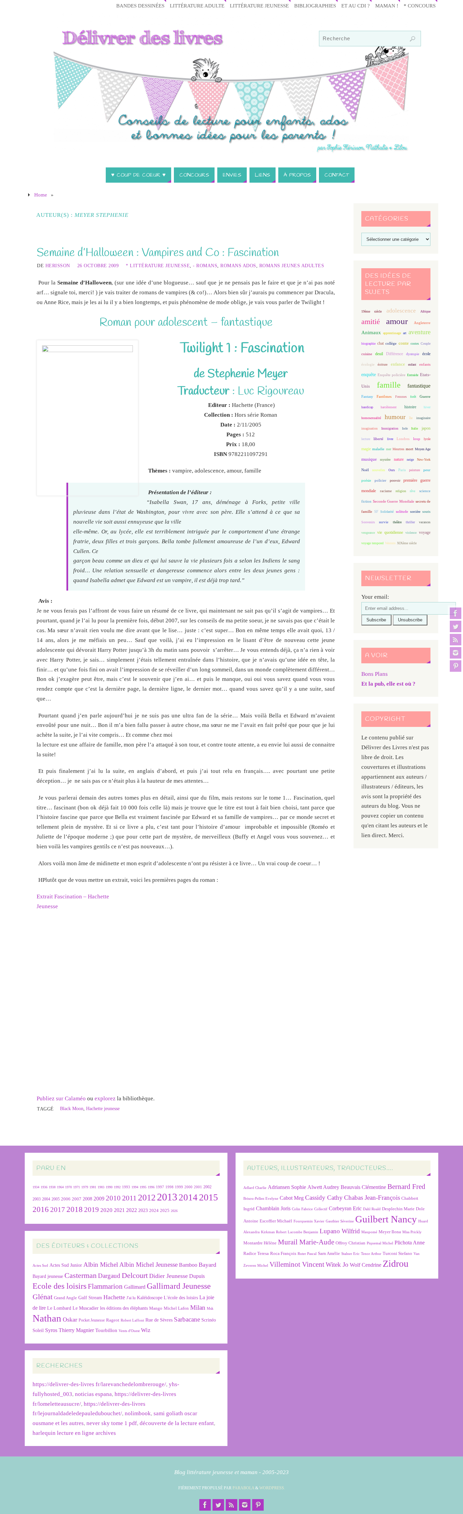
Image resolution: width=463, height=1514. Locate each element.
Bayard (207, 1264)
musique (369, 459)
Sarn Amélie (329, 1253)
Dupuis (197, 1276)
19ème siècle (371, 311)
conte (404, 343)
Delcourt (135, 1275)
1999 (179, 1187)
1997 (160, 1187)
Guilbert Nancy (386, 1219)
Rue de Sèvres (159, 1320)
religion (401, 491)
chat (380, 343)
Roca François (283, 1253)
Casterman (80, 1275)
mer (388, 449)
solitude (402, 511)
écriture (382, 364)
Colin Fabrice (302, 1209)
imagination (369, 428)
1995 (143, 1187)
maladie (378, 449)
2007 (76, 1198)
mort (409, 449)
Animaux (371, 332)
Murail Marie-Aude (306, 1242)
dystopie (412, 354)
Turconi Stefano (397, 1253)
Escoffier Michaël (276, 1220)
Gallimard (134, 1287)
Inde (405, 428)
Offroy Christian (350, 1242)
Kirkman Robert (273, 1232)
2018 (74, 1209)
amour (397, 321)
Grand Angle (65, 1297)
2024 (154, 1210)
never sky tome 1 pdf (111, 1423)
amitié (370, 322)
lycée (427, 439)
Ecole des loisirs (59, 1285)
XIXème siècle (407, 543)
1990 (109, 1187)
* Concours (420, 5)
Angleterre (422, 323)
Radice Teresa (256, 1253)
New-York (423, 459)
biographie (368, 343)
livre (390, 439)
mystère (385, 459)
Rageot (112, 1320)
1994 (135, 1187)
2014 (188, 1197)
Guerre (425, 396)
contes (414, 343)
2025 (164, 1210)
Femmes (401, 396)
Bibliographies (315, 5)
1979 (84, 1187)
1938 (52, 1187)
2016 (41, 1209)
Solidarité (387, 511)
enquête (368, 374)
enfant (412, 364)
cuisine (366, 354)
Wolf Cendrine (365, 1265)
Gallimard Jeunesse (179, 1285)
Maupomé (369, 1232)
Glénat (43, 1297)
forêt (413, 396)
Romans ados (238, 265)
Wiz (145, 1330)
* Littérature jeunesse (158, 265)
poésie (366, 480)
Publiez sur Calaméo (61, 1098)
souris (426, 511)
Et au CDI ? (355, 5)
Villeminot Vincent (296, 1264)
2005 (56, 1199)
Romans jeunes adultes (291, 265)
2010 (113, 1198)
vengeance (368, 532)
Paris (402, 470)
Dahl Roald (372, 1209)
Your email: (375, 597)
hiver (427, 407)
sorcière (415, 511)
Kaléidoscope (149, 1297)
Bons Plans (374, 674)
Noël (365, 470)
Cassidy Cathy (324, 1197)
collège (391, 343)
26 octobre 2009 (98, 265)
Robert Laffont (132, 1320)
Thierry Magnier (76, 1330)
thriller (410, 522)
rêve (412, 491)
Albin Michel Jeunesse (148, 1264)
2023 (143, 1210)
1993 (126, 1187)
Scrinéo (208, 1320)
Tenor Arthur (371, 1254)
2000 (188, 1187)
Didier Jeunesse (168, 1275)
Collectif (320, 1209)
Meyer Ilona (390, 1231)
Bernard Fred (406, 1186)
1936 (44, 1187)
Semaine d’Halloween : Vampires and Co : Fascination (158, 253)
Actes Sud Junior (65, 1265)
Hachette (114, 1297)
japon (426, 428)
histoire (410, 407)
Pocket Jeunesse (92, 1320)
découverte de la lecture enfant (177, 1423)
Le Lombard (59, 1308)
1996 (151, 1187)
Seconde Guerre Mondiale (393, 501)
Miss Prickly (412, 1232)
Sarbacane (187, 1319)
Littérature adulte (197, 5)
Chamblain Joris (273, 1208)
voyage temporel (372, 543)
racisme (386, 491)
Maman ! (386, 5)
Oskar (70, 1319)
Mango (155, 1308)
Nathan (47, 1318)
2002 (207, 1187)
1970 (68, 1187)
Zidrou (395, 1263)
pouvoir (395, 480)
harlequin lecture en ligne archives (74, 1433)
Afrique (425, 311)
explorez (105, 1098)
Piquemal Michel (380, 1243)
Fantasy (367, 396)
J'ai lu (131, 1297)
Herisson (57, 265)
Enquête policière (391, 375)
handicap (367, 407)
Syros (51, 1330)
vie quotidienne (390, 532)
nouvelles (378, 470)
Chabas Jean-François (372, 1197)
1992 (117, 1187)
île (410, 418)
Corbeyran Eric (345, 1208)
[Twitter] (455, 626)
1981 (92, 1187)
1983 (101, 1187)
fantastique (418, 386)
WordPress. (272, 1488)
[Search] (412, 39)
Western (390, 543)
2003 (37, 1199)
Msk (210, 1308)
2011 (129, 1198)
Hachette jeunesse (103, 1108)
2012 (147, 1197)
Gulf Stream (90, 1297)
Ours (391, 470)
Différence (394, 354)
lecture (365, 439)
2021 (119, 1210)
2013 (167, 1196)
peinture (414, 470)
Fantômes (384, 396)
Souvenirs (368, 522)
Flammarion (105, 1286)
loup (416, 439)
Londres (403, 439)
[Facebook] (455, 613)
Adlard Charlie (254, 1188)
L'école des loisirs (181, 1297)
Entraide (412, 375)
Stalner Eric (350, 1254)
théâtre (397, 522)
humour (395, 416)
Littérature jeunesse (259, 5)
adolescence (401, 310)
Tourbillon (106, 1330)
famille (389, 385)
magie (366, 448)
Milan (197, 1307)
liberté (378, 439)
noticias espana (93, 1394)
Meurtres (398, 449)
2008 (87, 1198)
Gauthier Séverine (340, 1221)
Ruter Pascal (307, 1254)
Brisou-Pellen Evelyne (260, 1198)
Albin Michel (100, 1264)
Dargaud (109, 1275)
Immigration (389, 428)
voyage (424, 532)
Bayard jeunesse (48, 1276)
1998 (169, 1187)
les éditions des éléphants (124, 1308)
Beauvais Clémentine (363, 1187)
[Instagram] (455, 653)
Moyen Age (422, 449)
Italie (414, 428)
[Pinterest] (455, 666)
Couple (425, 343)
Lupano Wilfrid (340, 1231)
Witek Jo (337, 1264)
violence (411, 532)
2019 (91, 1210)
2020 (106, 1210)
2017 (57, 1209)
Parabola (243, 1488)
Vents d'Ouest (129, 1331)
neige (410, 459)
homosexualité (371, 418)
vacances (424, 522)
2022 (131, 1210)
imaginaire (423, 418)
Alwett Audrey (323, 1187)
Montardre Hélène (260, 1242)
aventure (419, 332)
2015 (208, 1197)
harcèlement (389, 407)
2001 (198, 1187)
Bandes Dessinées (140, 5)
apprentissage (392, 333)
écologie (368, 364)
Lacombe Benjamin (303, 1232)
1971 (76, 1187)
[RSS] (455, 639)
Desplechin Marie (398, 1208)
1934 (36, 1187)
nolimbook (138, 1413)
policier (380, 480)
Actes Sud (40, 1265)
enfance (398, 364)
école (426, 353)
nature (399, 459)
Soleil (38, 1330)
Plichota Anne (410, 1242)
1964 (60, 1187)
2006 (66, 1199)
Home (40, 195)
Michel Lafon (176, 1308)
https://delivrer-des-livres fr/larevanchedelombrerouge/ (99, 1384)
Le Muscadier (86, 1308)
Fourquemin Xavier (309, 1221)
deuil (379, 353)
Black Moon (71, 1108)
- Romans (205, 265)
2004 (46, 1199)
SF (376, 511)
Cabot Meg (292, 1198)
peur (426, 470)
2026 (174, 1211)
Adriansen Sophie (287, 1187)
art (404, 333)
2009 (99, 1199)
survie (383, 522)
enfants (424, 364)
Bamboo (188, 1265)
